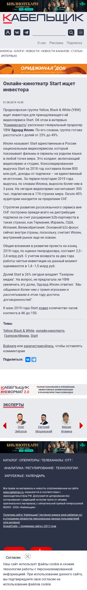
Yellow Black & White (18, 331)
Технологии (67, 468)
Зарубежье (14, 475)
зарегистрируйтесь (39, 346)
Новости (32, 51)
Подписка (74, 43)
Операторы (29, 460)
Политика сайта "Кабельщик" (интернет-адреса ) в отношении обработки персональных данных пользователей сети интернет (42, 518)
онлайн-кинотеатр (50, 331)
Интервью (9, 56)
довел (43, 308)
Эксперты (13, 405)
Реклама (56, 43)
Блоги (19, 51)
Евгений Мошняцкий (43, 429)
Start (34, 336)
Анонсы (6, 51)
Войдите (9, 346)
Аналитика (13, 468)
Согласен (13, 558)
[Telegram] (33, 359)
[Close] (27, 556)
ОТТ (68, 460)
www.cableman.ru (13, 492)
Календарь (35, 475)
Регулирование (40, 468)
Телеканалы (52, 460)
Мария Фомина (66, 429)
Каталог (10, 460)
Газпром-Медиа (16, 336)
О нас (41, 43)
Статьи (76, 51)
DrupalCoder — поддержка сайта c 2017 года (29, 526)
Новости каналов (55, 51)
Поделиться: (13, 359)
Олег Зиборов (21, 429)
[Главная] (43, 19)
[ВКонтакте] (27, 359)
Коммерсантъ (15, 125)
